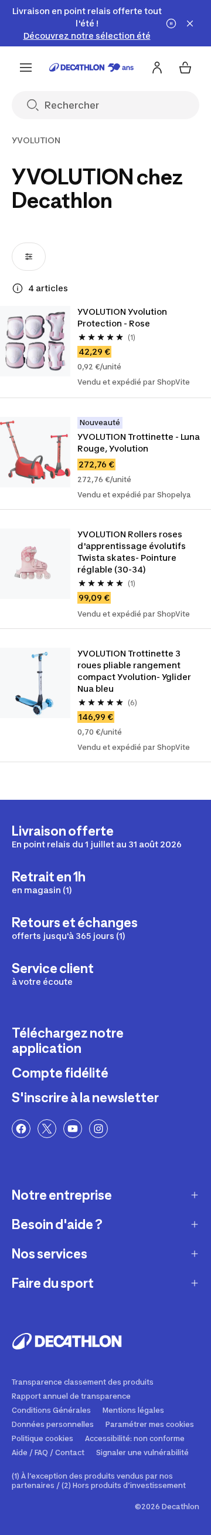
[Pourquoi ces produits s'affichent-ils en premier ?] (17, 288)
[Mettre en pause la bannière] (171, 23)
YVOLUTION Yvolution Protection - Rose (123, 317)
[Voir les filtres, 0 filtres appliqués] (29, 257)
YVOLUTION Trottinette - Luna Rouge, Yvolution (139, 442)
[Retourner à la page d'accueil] (91, 67)
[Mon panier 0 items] (185, 67)
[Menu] (26, 67)
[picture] (35, 341)
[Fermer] (190, 23)
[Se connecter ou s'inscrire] (157, 67)
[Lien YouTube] (72, 1128)
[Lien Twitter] (47, 1128)
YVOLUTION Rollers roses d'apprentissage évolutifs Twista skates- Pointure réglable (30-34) (132, 551)
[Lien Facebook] (21, 1128)
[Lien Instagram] (98, 1128)
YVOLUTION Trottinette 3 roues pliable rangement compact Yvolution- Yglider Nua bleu (135, 671)
